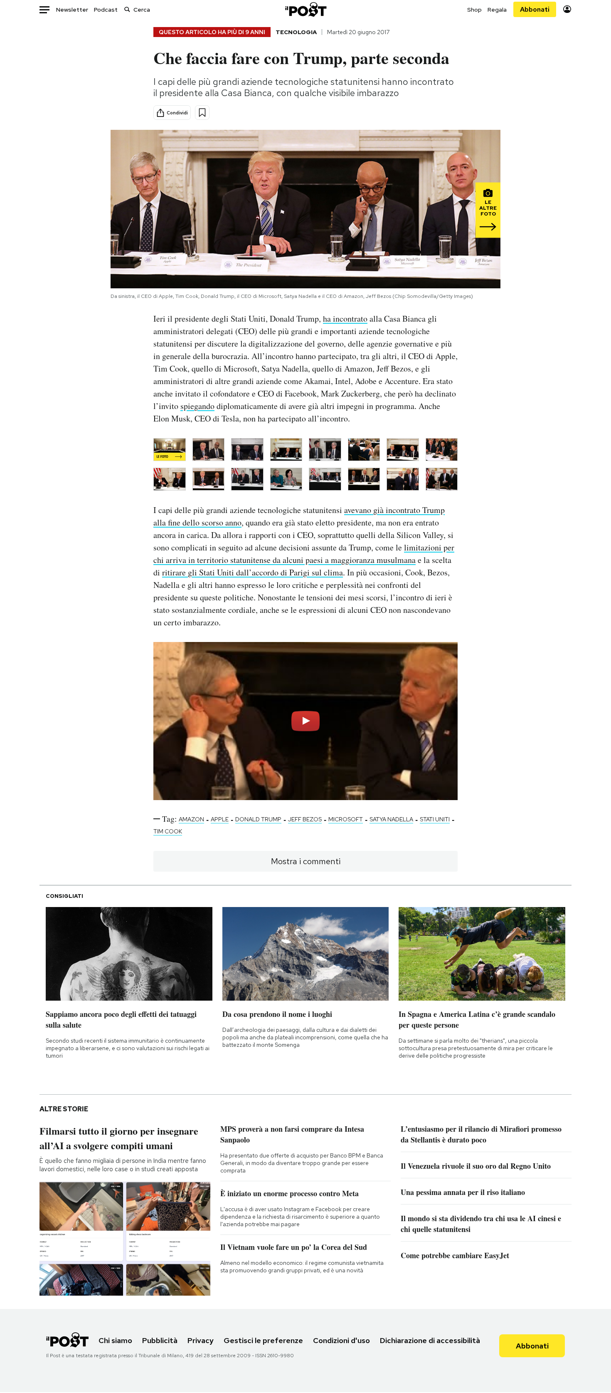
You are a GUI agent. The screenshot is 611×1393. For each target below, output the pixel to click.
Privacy (200, 1340)
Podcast (106, 9)
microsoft (345, 819)
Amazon (191, 819)
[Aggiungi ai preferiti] (202, 112)
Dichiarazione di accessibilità (430, 1340)
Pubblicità (159, 1340)
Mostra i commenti (305, 861)
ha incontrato (345, 318)
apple (220, 819)
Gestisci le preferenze (263, 1340)
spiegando (197, 405)
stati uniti (435, 819)
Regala (497, 9)
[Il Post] (305, 9)
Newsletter (72, 9)
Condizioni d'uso (341, 1340)
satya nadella (391, 819)
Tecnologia (296, 32)
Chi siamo (115, 1340)
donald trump (258, 819)
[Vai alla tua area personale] (567, 9)
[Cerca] (127, 9)
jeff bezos (305, 819)
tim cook (167, 831)
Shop (474, 9)
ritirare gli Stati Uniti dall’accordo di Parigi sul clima (252, 572)
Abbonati (534, 9)
